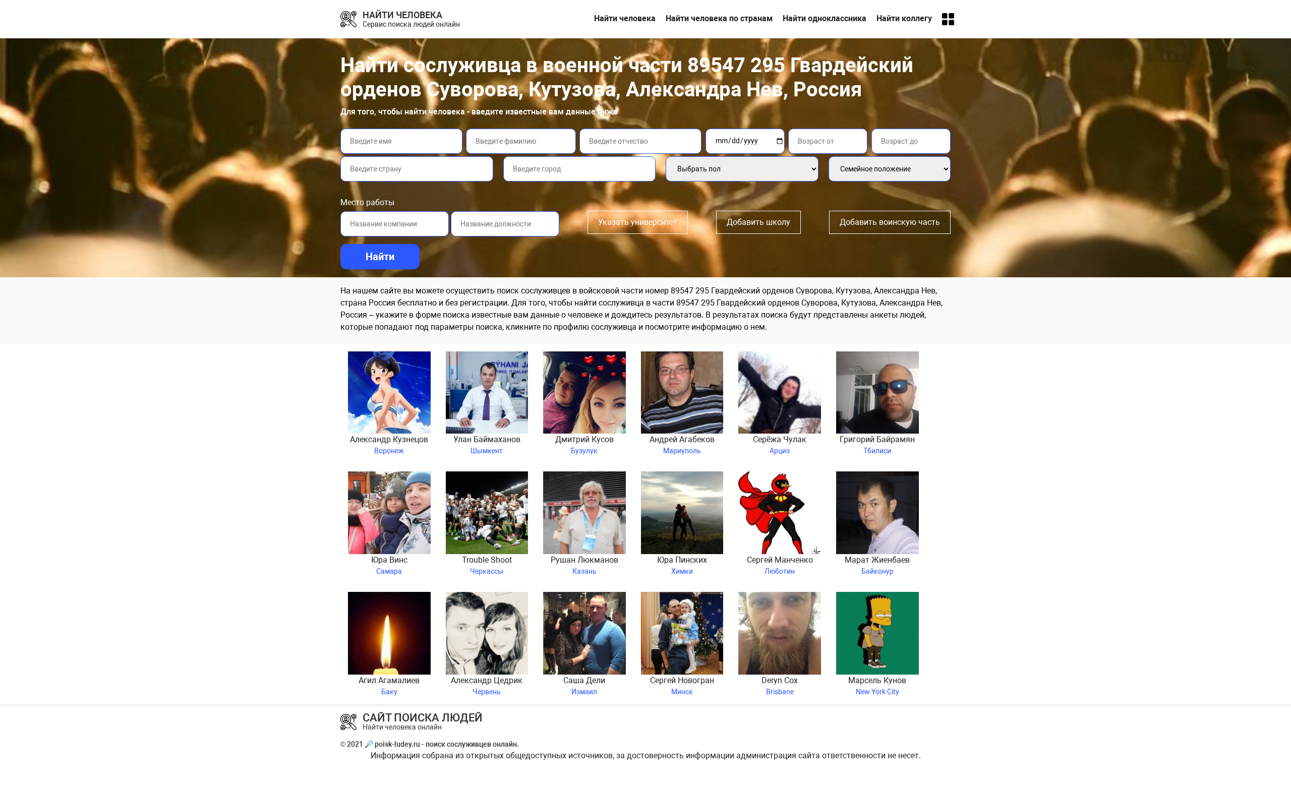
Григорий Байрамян (877, 445)
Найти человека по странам (719, 18)
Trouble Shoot (487, 565)
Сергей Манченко (780, 565)
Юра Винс (389, 565)
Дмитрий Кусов (584, 445)
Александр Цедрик (486, 686)
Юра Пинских (682, 565)
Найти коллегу (904, 18)
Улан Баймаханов (486, 445)
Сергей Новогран (682, 686)
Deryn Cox (779, 686)
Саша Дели (584, 686)
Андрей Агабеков (682, 445)
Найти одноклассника (824, 18)
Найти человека (625, 18)
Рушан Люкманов (584, 565)
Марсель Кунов (877, 686)
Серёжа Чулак (779, 445)
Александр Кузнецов (389, 445)
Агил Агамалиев (389, 686)
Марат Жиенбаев (877, 565)
